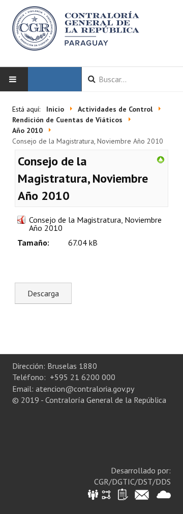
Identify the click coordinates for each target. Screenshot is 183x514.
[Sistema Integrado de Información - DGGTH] (94, 494)
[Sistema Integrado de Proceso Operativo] (106, 494)
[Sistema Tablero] (122, 494)
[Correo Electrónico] (142, 494)
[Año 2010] (161, 159)
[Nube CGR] (164, 494)
